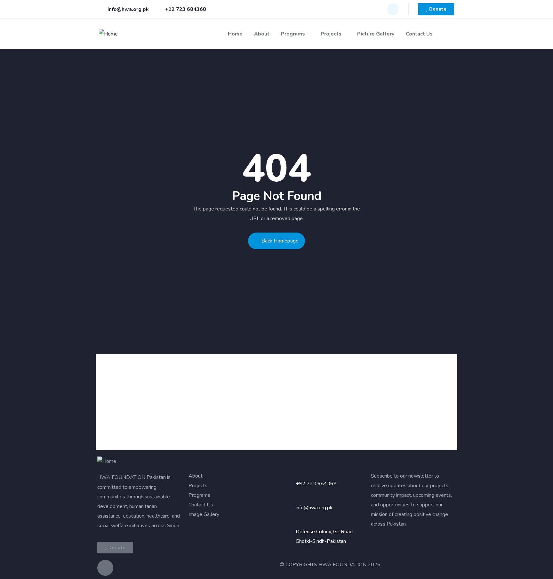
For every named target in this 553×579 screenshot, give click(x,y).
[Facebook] (393, 9)
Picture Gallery (375, 33)
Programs (293, 33)
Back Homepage (280, 240)
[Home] (108, 34)
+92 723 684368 (316, 483)
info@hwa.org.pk (314, 507)
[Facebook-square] (105, 568)
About (261, 33)
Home (235, 33)
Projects (331, 33)
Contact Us (419, 33)
